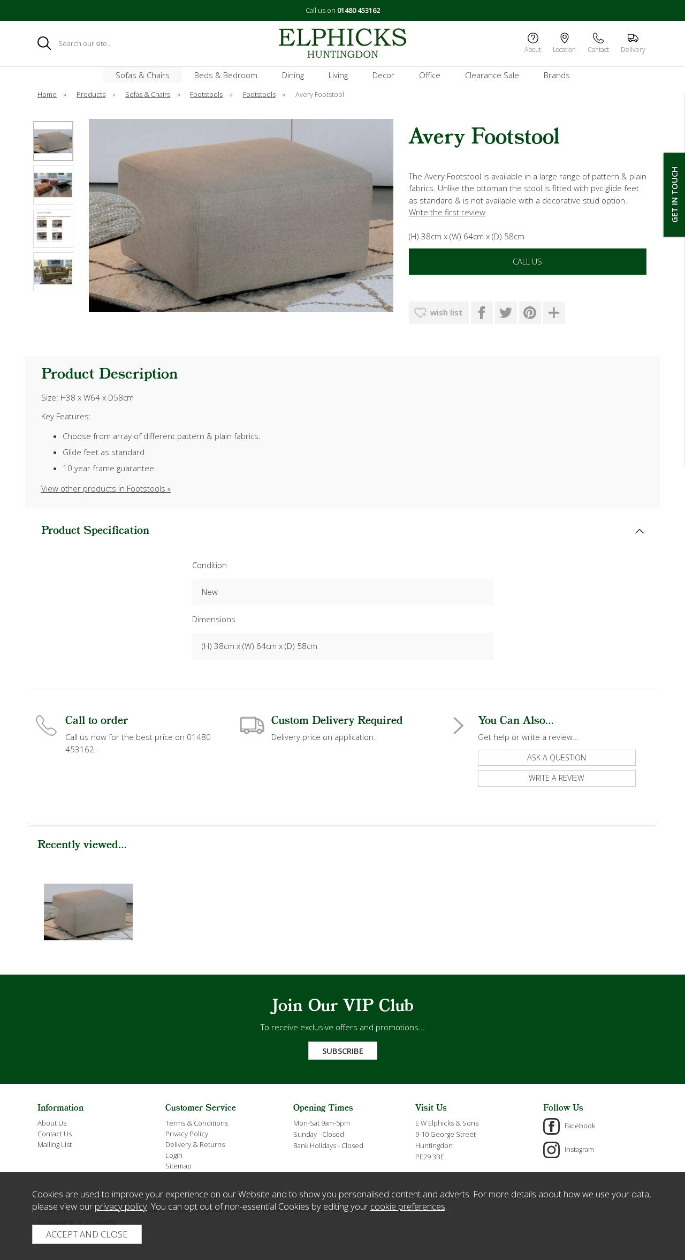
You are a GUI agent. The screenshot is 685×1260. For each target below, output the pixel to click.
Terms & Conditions (196, 1123)
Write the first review (447, 212)
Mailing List (54, 1144)
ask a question (556, 757)
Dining (293, 75)
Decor (383, 75)
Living (338, 75)
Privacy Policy (186, 1133)
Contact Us (54, 1133)
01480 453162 (358, 10)
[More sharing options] (554, 312)
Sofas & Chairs (143, 75)
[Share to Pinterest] (530, 312)
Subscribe (342, 1050)
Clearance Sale (492, 75)
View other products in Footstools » (106, 488)
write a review (556, 778)
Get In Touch (674, 195)
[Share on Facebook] (482, 312)
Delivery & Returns (195, 1144)
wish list (446, 312)
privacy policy (121, 1206)
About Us (51, 1123)
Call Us (527, 261)
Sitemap (178, 1166)
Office (429, 75)
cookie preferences (407, 1206)
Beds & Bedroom (225, 75)
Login (173, 1155)
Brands (557, 75)
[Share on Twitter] (506, 312)
